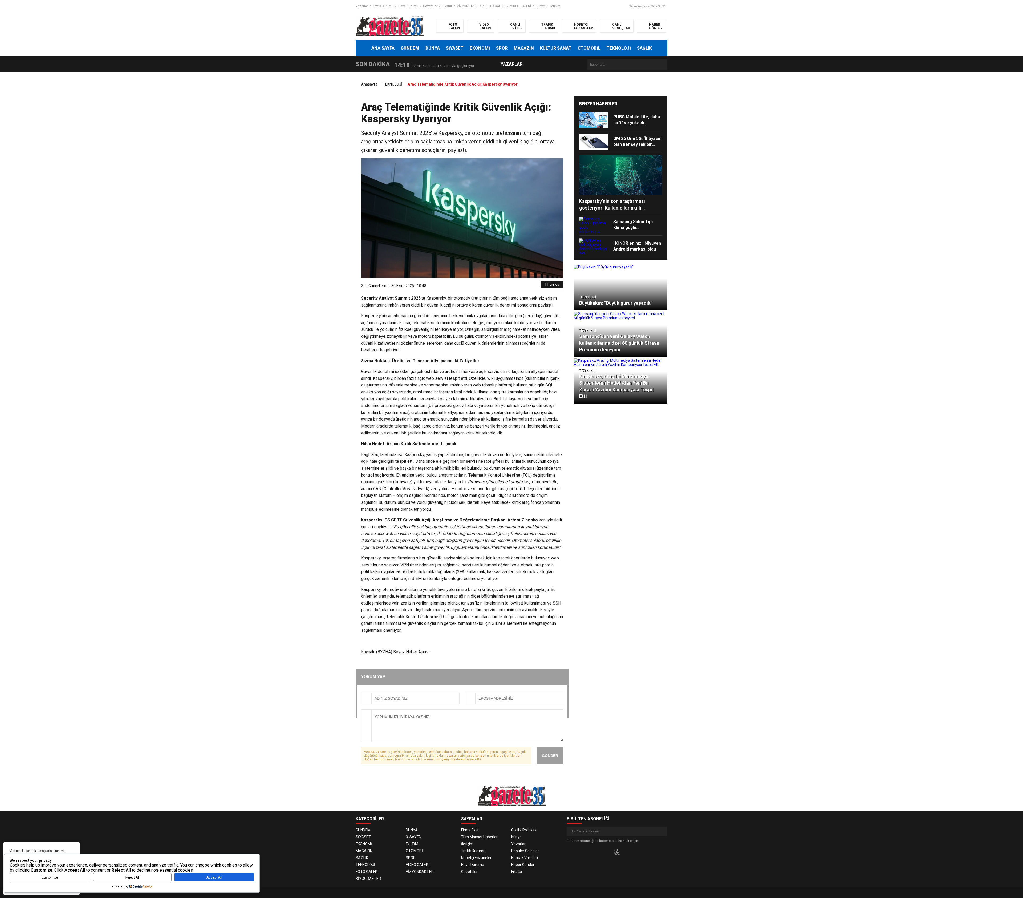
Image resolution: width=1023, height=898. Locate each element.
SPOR (502, 48)
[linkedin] (518, 286)
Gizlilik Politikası (524, 830)
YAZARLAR (511, 64)
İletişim (555, 6)
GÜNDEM (410, 48)
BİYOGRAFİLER (368, 878)
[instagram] (617, 852)
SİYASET (455, 48)
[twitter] (512, 286)
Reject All (132, 877)
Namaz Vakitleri (524, 858)
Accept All (214, 877)
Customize (50, 877)
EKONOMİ (480, 48)
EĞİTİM (412, 844)
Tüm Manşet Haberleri (479, 837)
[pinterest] (525, 286)
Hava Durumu (408, 6)
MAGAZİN (524, 48)
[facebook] (506, 286)
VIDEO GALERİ (520, 6)
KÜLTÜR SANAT (555, 48)
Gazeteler (430, 6)
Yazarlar (362, 6)
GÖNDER (550, 756)
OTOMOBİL (589, 48)
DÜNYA (432, 48)
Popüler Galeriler (525, 851)
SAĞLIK (644, 48)
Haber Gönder (522, 865)
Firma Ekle (469, 830)
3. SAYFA (413, 837)
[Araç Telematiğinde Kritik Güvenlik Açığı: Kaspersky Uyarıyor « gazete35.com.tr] (390, 26)
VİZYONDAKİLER (469, 6)
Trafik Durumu (383, 6)
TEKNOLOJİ (619, 48)
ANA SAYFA (383, 48)
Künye (540, 6)
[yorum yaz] (536, 286)
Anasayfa (369, 84)
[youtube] (625, 852)
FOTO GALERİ (495, 6)
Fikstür (447, 6)
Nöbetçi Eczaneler (476, 858)
